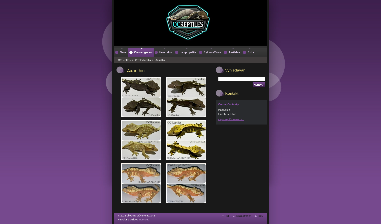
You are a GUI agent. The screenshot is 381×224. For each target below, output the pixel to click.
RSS (260, 216)
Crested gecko (143, 60)
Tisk (227, 216)
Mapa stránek (243, 216)
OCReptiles (124, 60)
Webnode (144, 219)
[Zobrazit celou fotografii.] (141, 97)
